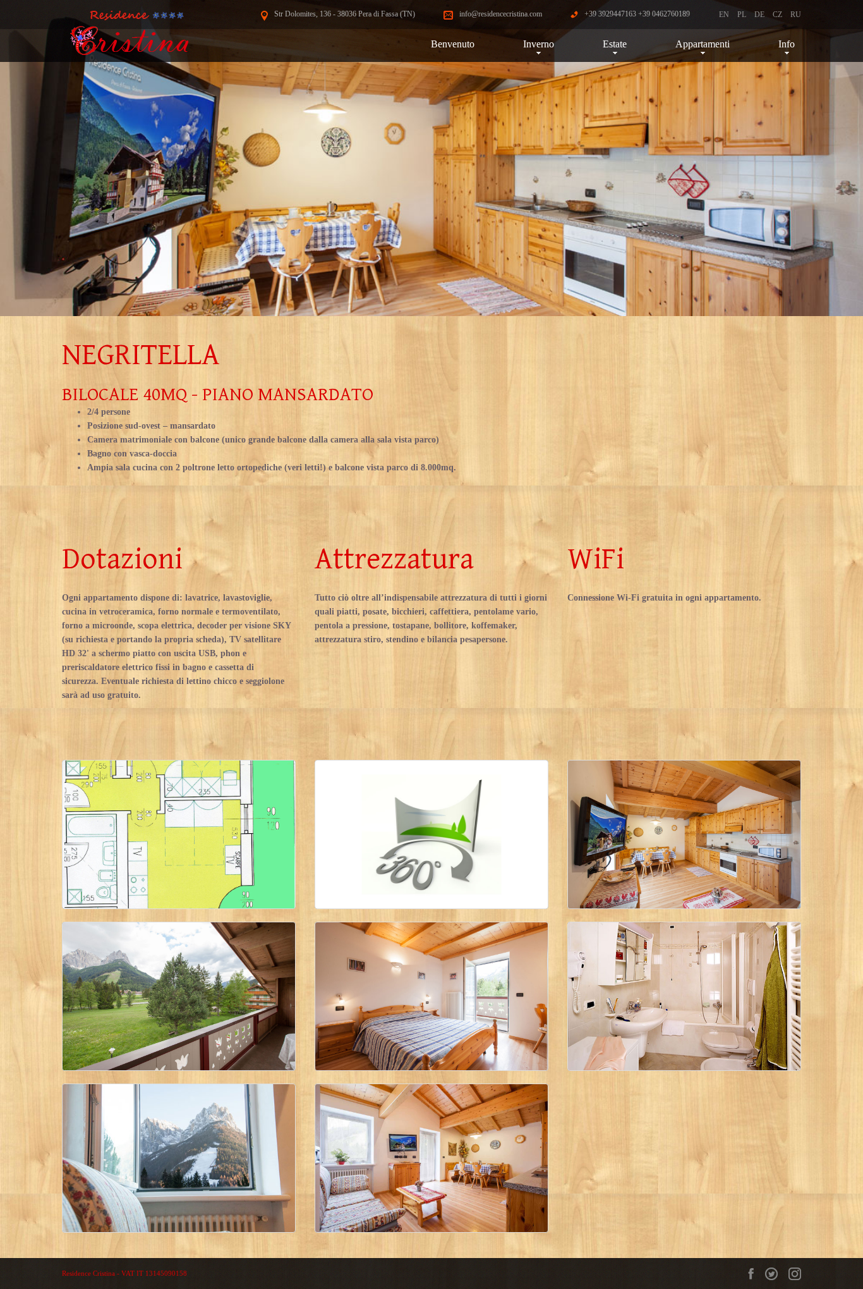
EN (724, 14)
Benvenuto (452, 44)
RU (795, 14)
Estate (615, 44)
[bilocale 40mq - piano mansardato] (179, 834)
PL (741, 14)
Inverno (538, 44)
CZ (777, 14)
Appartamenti (702, 44)
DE (759, 14)
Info (786, 44)
